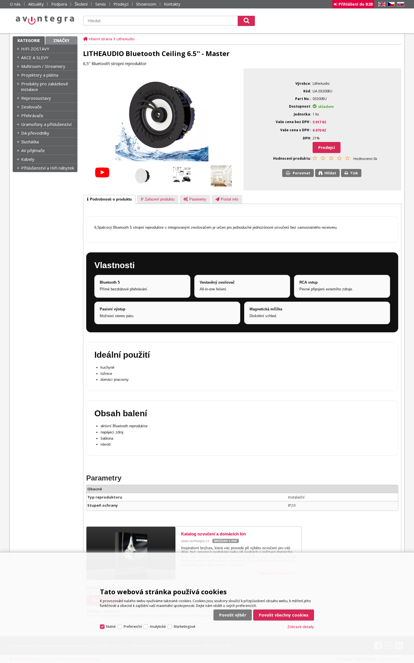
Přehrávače (32, 115)
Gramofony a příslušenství (46, 124)
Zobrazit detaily (300, 626)
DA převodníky (35, 133)
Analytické (158, 626)
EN (381, 4)
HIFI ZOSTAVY (35, 49)
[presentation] (109, 199)
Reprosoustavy (36, 98)
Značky (61, 40)
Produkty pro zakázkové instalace (44, 86)
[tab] (109, 199)
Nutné (111, 626)
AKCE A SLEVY (34, 57)
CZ (390, 4)
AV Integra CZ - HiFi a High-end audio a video (45, 20)
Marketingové (184, 626)
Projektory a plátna (39, 75)
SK (399, 4)
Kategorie (28, 40)
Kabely (27, 159)
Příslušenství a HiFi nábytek (47, 168)
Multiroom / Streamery (43, 66)
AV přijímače (33, 150)
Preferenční (133, 626)
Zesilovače (31, 107)
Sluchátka (30, 141)
